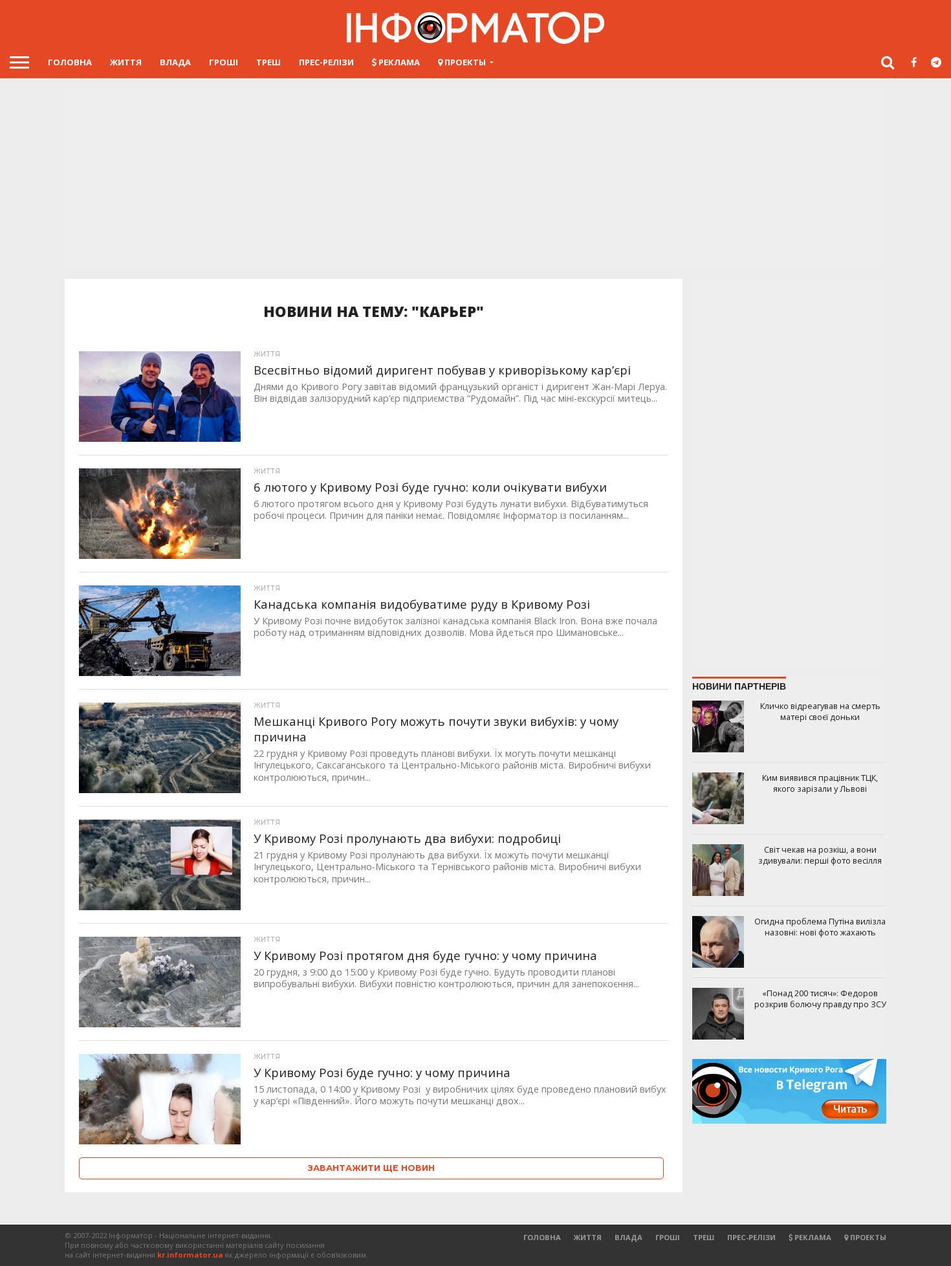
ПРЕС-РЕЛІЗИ (326, 62)
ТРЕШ (268, 62)
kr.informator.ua (190, 1255)
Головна (70, 62)
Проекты (464, 62)
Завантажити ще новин (371, 1168)
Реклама (398, 62)
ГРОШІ (223, 62)
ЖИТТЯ (126, 62)
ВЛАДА (175, 62)
